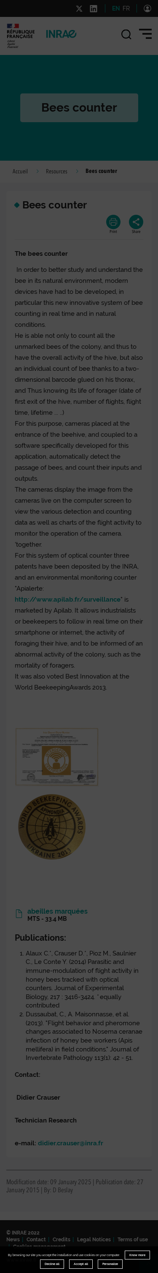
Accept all (81, 1264)
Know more (137, 1255)
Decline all (52, 1264)
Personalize (110, 1264)
